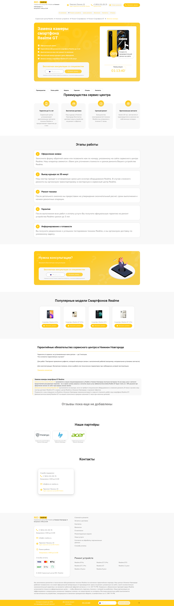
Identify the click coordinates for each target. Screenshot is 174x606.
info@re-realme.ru (45, 538)
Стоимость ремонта (81, 517)
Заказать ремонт (51, 325)
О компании (62, 13)
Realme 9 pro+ (102, 569)
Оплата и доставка (81, 521)
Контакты (105, 13)
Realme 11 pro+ (124, 566)
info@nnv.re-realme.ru (50, 484)
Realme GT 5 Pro (102, 562)
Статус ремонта (116, 5)
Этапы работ (55, 90)
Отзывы (112, 13)
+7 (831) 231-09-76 (100, 4)
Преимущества (40, 90)
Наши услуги (79, 537)
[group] (42, 437)
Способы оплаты (80, 546)
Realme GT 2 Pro (80, 566)
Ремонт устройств (75, 13)
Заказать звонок (132, 5)
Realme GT (100, 566)
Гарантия (77, 90)
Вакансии (97, 13)
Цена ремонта (87, 13)
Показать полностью (44, 370)
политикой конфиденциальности (76, 75)
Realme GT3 (123, 562)
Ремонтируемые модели (83, 534)
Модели (66, 90)
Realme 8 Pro (79, 562)
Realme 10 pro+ (80, 569)
